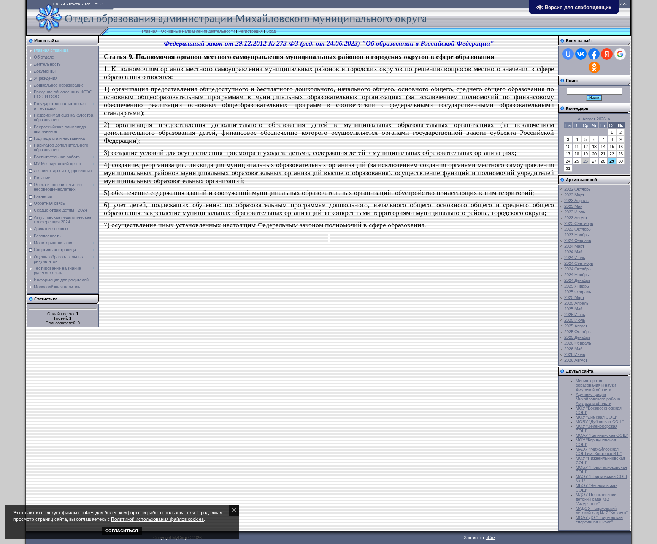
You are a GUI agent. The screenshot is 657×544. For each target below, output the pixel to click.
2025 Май (573, 309)
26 (585, 161)
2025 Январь (576, 286)
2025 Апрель (576, 303)
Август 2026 (594, 119)
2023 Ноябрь (576, 234)
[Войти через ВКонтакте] (581, 54)
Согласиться (121, 530)
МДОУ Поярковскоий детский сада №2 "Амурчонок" (596, 499)
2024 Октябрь (577, 269)
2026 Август (575, 360)
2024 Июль (574, 257)
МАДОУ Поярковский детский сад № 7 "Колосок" (602, 510)
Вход (271, 31)
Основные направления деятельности (198, 31)
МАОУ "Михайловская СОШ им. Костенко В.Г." (599, 451)
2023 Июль (574, 212)
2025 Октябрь (577, 331)
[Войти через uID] (568, 54)
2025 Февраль (577, 291)
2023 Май (573, 206)
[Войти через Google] (620, 54)
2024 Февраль (577, 240)
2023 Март (574, 195)
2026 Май (573, 348)
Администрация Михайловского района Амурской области (598, 399)
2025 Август (575, 326)
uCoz (490, 537)
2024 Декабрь (577, 280)
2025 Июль (574, 320)
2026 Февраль (577, 343)
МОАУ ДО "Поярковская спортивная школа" (599, 519)
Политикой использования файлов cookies (157, 519)
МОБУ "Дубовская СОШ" (600, 421)
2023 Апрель (576, 200)
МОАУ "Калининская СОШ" (602, 435)
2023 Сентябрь (578, 223)
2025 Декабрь (577, 337)
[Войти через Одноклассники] (594, 67)
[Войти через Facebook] (594, 54)
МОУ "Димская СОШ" (596, 417)
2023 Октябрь (577, 229)
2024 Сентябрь (578, 263)
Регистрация (250, 31)
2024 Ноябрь (576, 274)
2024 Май (573, 252)
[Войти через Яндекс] (607, 54)
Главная (149, 31)
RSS (623, 4)
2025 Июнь (574, 314)
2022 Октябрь (577, 189)
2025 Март (574, 297)
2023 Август (575, 217)
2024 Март (574, 246)
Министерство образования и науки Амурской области (596, 385)
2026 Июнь (574, 354)
